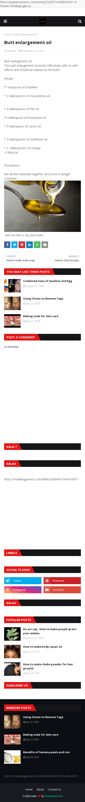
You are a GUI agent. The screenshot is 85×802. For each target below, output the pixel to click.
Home (7, 34)
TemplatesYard (54, 796)
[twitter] (22, 580)
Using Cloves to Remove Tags (43, 298)
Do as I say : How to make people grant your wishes (50, 631)
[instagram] (22, 589)
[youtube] (62, 589)
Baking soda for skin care (40, 316)
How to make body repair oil (42, 647)
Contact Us (54, 789)
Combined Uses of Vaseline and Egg (47, 281)
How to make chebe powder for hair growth (48, 666)
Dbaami (11, 51)
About (40, 789)
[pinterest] (62, 580)
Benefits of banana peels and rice (46, 752)
